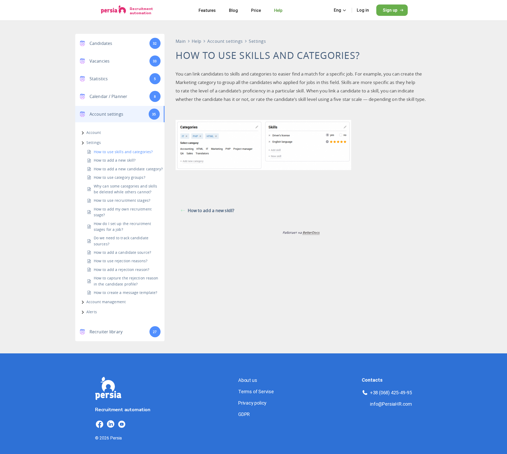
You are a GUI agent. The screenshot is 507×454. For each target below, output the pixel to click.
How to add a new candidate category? (128, 168)
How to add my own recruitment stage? (123, 212)
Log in (363, 10)
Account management (106, 301)
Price (256, 10)
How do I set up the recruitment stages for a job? (122, 226)
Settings (93, 142)
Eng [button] (337, 10)
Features (207, 10)
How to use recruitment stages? (122, 200)
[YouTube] (121, 424)
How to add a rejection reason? (121, 269)
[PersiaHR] (113, 10)
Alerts (91, 311)
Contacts (372, 380)
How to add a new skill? (114, 160)
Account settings (225, 41)
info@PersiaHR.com (391, 404)
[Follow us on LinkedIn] (110, 424)
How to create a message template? (125, 292)
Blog (233, 10)
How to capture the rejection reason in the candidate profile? (126, 280)
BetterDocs (311, 232)
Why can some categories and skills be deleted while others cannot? (125, 189)
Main (181, 41)
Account (93, 132)
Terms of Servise (256, 391)
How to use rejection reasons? (120, 260)
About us (247, 380)
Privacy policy (252, 403)
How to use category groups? (119, 177)
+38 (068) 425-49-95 (391, 392)
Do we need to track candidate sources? (121, 240)
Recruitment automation (141, 10)
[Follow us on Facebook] (99, 424)
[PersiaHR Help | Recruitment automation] (108, 402)
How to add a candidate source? (122, 252)
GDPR (244, 414)
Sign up (390, 10)
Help (278, 10)
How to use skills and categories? (123, 151)
